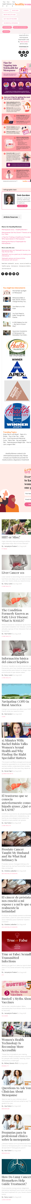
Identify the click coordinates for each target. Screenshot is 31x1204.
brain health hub (9, 14)
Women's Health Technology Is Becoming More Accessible (13, 1045)
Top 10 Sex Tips (14, 436)
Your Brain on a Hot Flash (18, 307)
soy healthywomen (10, 18)
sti (3, 975)
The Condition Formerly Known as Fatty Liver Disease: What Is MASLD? (15, 615)
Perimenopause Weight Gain (16, 442)
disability (5, 1066)
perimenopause (6, 268)
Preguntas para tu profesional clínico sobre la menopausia (16, 1135)
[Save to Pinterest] (27, 52)
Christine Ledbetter (10, 871)
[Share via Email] (25, 55)
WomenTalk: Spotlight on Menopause (19, 291)
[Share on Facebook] (19, 52)
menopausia (6, 1153)
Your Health (23, 46)
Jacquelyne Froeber (10, 546)
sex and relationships (9, 873)
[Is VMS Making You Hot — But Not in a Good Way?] (7, 324)
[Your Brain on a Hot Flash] (7, 308)
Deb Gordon (24, 42)
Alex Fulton (7, 634)
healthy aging (6, 266)
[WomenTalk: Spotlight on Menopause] (7, 292)
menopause (24, 49)
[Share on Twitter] (23, 52)
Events (6, 10)
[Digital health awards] (17, 347)
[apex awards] (17, 368)
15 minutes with (7, 773)
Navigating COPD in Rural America (15, 703)
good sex (15, 10)
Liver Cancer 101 (13, 573)
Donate (6, 31)
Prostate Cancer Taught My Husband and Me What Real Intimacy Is (15, 854)
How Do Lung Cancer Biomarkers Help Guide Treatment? (16, 1180)
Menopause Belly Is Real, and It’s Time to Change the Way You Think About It (19, 300)
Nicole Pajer (8, 771)
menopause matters (24, 266)
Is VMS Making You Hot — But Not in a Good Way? (19, 324)
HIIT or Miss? (11, 537)
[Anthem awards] (17, 391)
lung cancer (6, 1199)
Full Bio (21, 206)
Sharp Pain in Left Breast (11, 434)
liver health (6, 586)
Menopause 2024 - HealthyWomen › (15, 229)
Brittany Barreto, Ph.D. (11, 1063)
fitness (4, 548)
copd (3, 716)
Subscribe (7, 27)
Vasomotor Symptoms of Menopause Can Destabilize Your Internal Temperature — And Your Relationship (20, 333)
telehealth (11, 263)
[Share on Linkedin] (21, 55)
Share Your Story (20, 27)
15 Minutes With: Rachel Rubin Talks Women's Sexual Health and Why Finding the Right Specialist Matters (15, 749)
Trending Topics (10, 432)
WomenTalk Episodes (11, 23)
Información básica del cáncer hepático (15, 660)
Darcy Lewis (8, 584)
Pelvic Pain (11, 440)
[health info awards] (17, 415)
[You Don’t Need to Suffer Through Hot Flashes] (7, 315)
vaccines (5, 1016)
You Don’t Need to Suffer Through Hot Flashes (18, 315)
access (17, 263)
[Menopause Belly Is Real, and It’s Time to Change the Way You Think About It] (7, 299)
